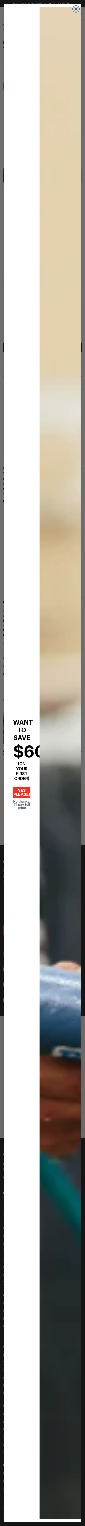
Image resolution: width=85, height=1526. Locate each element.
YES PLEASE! (21, 792)
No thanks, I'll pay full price (21, 804)
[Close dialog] (76, 9)
